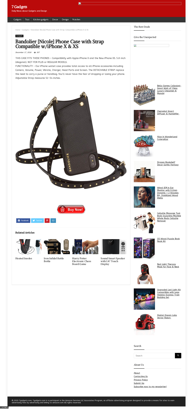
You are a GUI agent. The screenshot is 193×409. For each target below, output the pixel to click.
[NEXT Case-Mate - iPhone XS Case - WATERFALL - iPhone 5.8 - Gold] (190, 402)
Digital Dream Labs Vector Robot (167, 316)
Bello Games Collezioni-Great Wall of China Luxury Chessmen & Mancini (169, 89)
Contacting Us (141, 376)
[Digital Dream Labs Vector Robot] (144, 324)
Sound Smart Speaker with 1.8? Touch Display (113, 261)
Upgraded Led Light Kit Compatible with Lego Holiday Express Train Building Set (169, 293)
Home (17, 30)
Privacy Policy (141, 380)
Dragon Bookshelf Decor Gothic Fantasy (168, 163)
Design (65, 19)
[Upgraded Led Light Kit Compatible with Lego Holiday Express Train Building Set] (144, 299)
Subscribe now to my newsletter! (150, 386)
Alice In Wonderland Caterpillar (167, 138)
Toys (27, 19)
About (137, 373)
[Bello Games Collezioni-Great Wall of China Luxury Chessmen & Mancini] (144, 95)
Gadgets (17, 19)
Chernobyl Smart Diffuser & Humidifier (168, 112)
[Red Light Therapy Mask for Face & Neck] (144, 273)
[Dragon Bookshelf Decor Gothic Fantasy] (144, 171)
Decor (55, 19)
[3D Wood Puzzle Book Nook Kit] (144, 248)
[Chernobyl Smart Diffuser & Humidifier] (144, 120)
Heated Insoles (23, 258)
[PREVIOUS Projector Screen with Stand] (3, 402)
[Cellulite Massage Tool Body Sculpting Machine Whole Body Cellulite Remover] (144, 222)
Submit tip (139, 383)
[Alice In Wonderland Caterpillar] (144, 146)
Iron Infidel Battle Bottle (54, 260)
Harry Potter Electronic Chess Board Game (81, 261)
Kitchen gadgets (40, 19)
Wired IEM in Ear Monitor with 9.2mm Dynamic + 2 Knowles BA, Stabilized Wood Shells (168, 192)
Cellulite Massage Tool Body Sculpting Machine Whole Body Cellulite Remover (169, 217)
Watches (76, 19)
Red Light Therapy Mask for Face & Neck (168, 265)
